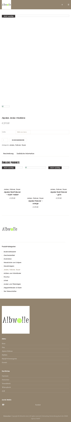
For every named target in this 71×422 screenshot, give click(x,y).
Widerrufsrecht (6, 387)
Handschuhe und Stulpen (12, 262)
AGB (3, 391)
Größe (4, 132)
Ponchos (6, 277)
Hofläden (4, 355)
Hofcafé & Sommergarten (9, 359)
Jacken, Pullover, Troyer (17, 145)
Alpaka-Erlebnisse (7, 351)
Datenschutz (5, 380)
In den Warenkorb (18, 140)
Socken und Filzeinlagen (12, 284)
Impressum (5, 376)
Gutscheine (7, 259)
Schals (6, 280)
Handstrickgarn (9, 266)
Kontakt (4, 362)
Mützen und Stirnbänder (12, 273)
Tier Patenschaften (10, 291)
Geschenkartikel (9, 255)
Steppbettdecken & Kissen (13, 288)
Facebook (38, 405)
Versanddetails (6, 383)
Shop (3, 347)
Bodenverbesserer (10, 252)
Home (3, 343)
